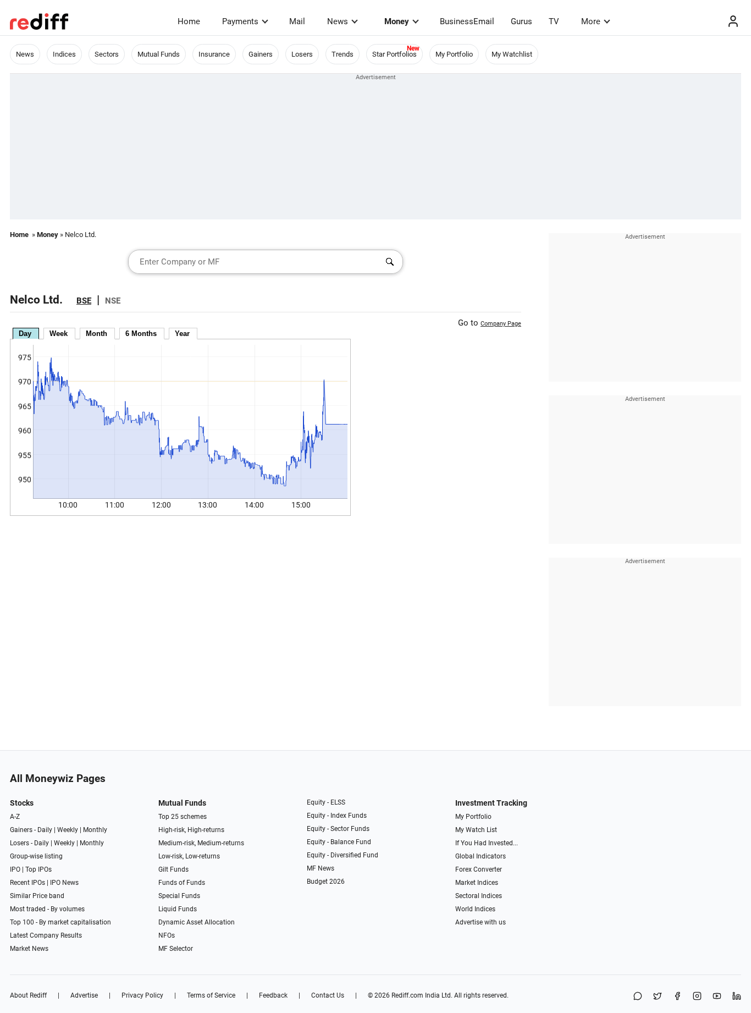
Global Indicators (480, 856)
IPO (15, 869)
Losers (302, 54)
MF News (320, 868)
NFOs (166, 935)
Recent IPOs (27, 883)
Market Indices (476, 883)
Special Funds (179, 896)
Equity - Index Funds (337, 815)
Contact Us (327, 995)
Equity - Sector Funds (338, 829)
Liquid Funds (177, 909)
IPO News (64, 883)
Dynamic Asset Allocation (196, 922)
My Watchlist (512, 54)
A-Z (15, 817)
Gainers (261, 54)
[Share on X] (657, 997)
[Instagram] (697, 997)
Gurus (521, 21)
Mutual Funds (158, 54)
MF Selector (175, 949)
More (590, 21)
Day (25, 333)
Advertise (84, 995)
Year (182, 333)
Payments (240, 21)
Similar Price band (37, 896)
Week (58, 333)
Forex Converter (478, 869)
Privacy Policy (142, 995)
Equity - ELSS (326, 802)
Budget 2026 (326, 881)
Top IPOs (38, 869)
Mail (297, 21)
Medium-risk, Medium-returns (201, 843)
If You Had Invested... (486, 843)
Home (189, 21)
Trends (343, 54)
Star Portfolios (394, 54)
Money (396, 21)
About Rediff (28, 995)
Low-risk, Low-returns (189, 856)
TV (554, 21)
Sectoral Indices (478, 896)
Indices (64, 54)
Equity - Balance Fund (339, 842)
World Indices (475, 909)
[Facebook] (677, 997)
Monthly (95, 830)
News (337, 21)
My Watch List (476, 830)
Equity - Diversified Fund (342, 855)
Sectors (107, 54)
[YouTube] (717, 997)
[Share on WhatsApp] (637, 997)
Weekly (67, 830)
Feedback (273, 995)
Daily (44, 830)
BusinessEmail (467, 21)
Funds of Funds (181, 883)
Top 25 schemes (182, 817)
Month (96, 333)
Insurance (214, 54)
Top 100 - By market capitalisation (60, 922)
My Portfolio (454, 54)
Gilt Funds (173, 869)
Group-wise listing (36, 856)
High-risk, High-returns (191, 830)
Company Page (501, 323)
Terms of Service (211, 995)
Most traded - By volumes (47, 909)
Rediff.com (407, 995)
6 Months (141, 333)
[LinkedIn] (736, 997)
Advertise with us (480, 922)
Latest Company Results (46, 935)
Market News (29, 949)
